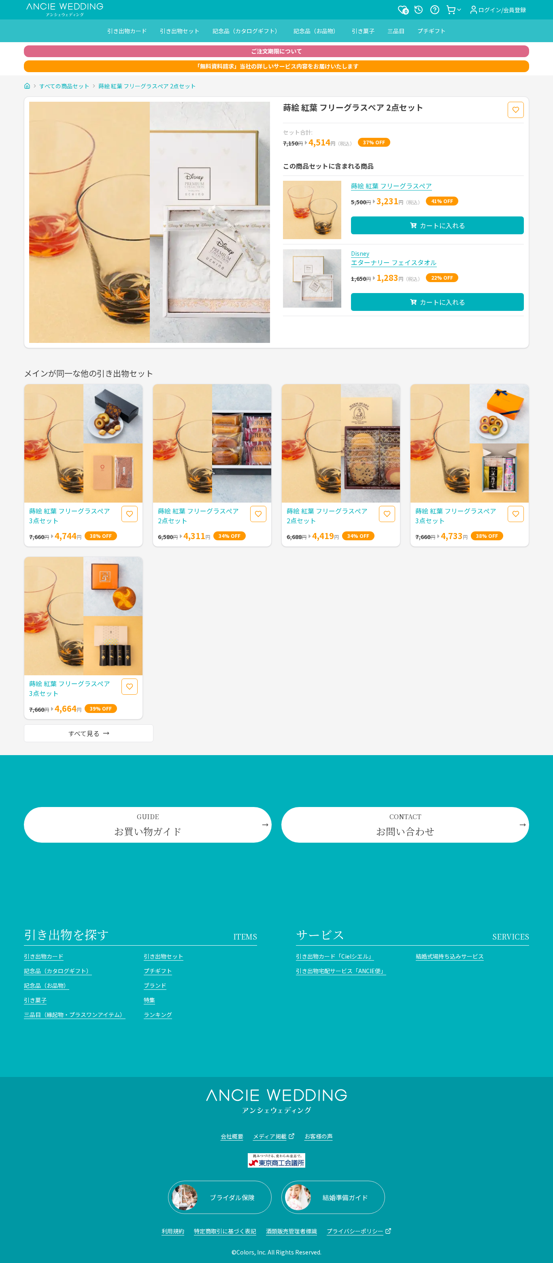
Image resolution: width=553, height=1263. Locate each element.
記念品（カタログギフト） (247, 31)
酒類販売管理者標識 (291, 1231)
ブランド (155, 985)
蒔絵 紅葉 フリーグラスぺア (391, 186)
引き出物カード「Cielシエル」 (335, 956)
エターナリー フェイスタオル (394, 262)
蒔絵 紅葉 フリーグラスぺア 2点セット (147, 86)
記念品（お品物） (316, 31)
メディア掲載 (270, 1136)
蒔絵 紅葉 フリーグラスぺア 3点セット (69, 515)
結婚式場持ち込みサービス (450, 956)
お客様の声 (318, 1136)
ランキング (158, 1014)
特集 (149, 1000)
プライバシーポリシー (355, 1231)
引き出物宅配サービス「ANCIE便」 (341, 971)
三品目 (395, 31)
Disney (360, 253)
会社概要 (232, 1136)
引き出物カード (127, 31)
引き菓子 (363, 31)
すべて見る (84, 733)
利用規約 (173, 1231)
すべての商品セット (64, 86)
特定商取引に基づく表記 (225, 1231)
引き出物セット (180, 31)
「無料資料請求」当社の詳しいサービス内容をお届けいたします (276, 66)
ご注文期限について (276, 51)
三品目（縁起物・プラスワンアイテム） (74, 1014)
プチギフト (431, 31)
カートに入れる (442, 225)
